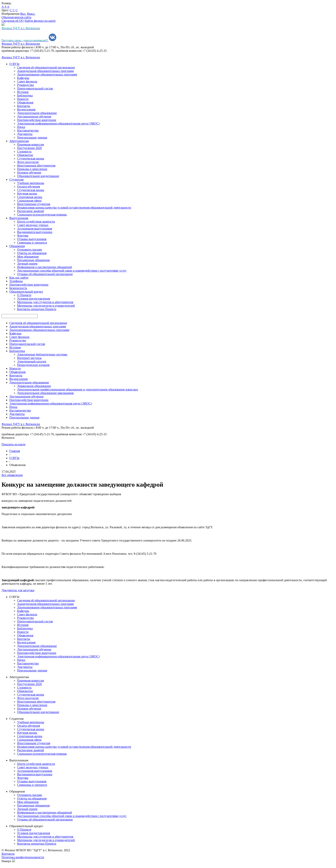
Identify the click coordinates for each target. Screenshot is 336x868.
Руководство (25, 85)
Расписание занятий (30, 211)
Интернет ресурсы (29, 358)
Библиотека (25, 95)
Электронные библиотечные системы (42, 354)
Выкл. (31, 13)
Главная (14, 451)
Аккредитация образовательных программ (45, 71)
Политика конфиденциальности (23, 857)
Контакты (23, 106)
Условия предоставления (33, 298)
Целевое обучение (29, 172)
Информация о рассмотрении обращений (44, 267)
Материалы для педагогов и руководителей (46, 305)
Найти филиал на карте (40, 20)
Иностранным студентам (33, 204)
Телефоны (16, 281)
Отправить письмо (29, 249)
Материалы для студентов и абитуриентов (45, 302)
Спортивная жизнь (29, 197)
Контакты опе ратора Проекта (36, 309)
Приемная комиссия (30, 144)
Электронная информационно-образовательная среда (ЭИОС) (58, 123)
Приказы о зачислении (32, 169)
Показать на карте (13, 444)
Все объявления (12, 475)
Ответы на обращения (31, 253)
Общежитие (25, 155)
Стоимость (24, 151)
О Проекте (24, 295)
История (22, 92)
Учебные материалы (30, 183)
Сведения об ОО (13, 20)
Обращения (17, 246)
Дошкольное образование (34, 386)
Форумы (22, 235)
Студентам (16, 179)
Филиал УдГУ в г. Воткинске (21, 43)
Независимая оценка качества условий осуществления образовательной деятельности (74, 207)
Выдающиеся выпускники (34, 232)
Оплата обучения (28, 186)
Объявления (25, 102)
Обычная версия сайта (16, 17)
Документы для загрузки (18, 590)
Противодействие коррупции (36, 120)
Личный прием (27, 263)
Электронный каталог (31, 361)
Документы (24, 134)
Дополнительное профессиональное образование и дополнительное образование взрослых (77, 389)
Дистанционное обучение (34, 116)
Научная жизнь (27, 193)
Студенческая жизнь (30, 158)
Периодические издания (33, 365)
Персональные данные (32, 137)
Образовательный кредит (26, 291)
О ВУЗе (14, 64)
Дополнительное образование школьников (45, 393)
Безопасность (18, 288)
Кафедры (23, 78)
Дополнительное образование (37, 113)
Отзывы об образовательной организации (45, 274)
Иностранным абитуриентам (36, 165)
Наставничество (28, 130)
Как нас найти (18, 277)
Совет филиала (27, 81)
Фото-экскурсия (27, 162)
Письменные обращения (33, 260)
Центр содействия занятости (36, 221)
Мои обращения (27, 256)
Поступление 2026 (29, 148)
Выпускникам (18, 218)
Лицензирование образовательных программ (47, 74)
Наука (21, 127)
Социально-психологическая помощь (42, 214)
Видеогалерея (26, 109)
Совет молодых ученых (32, 225)
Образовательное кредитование (38, 176)
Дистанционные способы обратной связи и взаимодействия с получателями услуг (72, 270)
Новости (23, 99)
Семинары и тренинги (32, 242)
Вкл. (23, 13)
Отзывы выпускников (31, 239)
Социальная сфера (29, 200)
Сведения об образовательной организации (46, 67)
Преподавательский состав (35, 88)
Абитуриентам (19, 141)
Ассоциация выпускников (34, 228)
